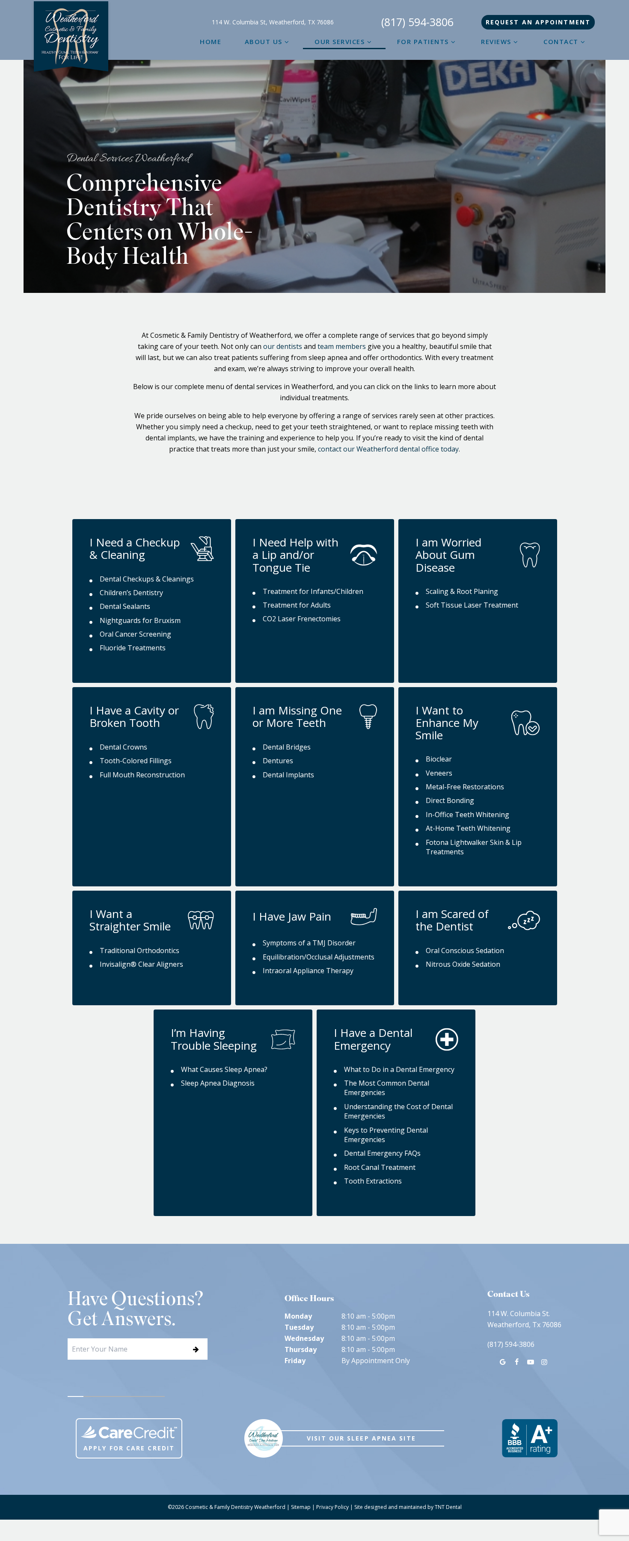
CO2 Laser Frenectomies (302, 618)
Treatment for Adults (297, 605)
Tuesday (299, 1327)
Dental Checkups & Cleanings (147, 579)
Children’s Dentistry (131, 592)
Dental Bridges (287, 747)
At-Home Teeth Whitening (468, 828)
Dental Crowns (123, 747)
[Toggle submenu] (286, 41)
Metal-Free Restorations (465, 786)
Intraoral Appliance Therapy (308, 970)
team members (341, 346)
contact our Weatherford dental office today (388, 449)
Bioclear (439, 759)
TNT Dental (448, 1507)
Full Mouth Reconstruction (142, 774)
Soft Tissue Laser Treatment (472, 605)
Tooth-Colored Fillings (136, 760)
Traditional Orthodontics (139, 950)
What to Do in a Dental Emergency (399, 1069)
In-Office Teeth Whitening (467, 814)
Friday (295, 1360)
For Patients (423, 41)
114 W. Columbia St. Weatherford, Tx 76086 (524, 1319)
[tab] (76, 1396)
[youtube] (530, 1361)
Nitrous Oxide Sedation (463, 964)
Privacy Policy (332, 1507)
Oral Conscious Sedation (465, 950)
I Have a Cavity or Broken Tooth (134, 716)
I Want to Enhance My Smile (446, 722)
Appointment (538, 22)
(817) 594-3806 (417, 22)
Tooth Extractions (373, 1181)
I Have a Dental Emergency (373, 1039)
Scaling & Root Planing (462, 591)
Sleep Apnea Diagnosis (218, 1083)
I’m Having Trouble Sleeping (214, 1039)
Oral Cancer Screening (135, 634)
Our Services (339, 41)
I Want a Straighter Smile (130, 920)
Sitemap (301, 1507)
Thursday (301, 1349)
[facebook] (516, 1361)
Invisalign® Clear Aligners (141, 964)
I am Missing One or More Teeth (297, 716)
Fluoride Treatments (133, 647)
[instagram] (544, 1361)
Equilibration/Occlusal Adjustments (318, 957)
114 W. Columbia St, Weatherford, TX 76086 (273, 22)
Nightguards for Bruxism (140, 620)
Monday (298, 1316)
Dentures (278, 760)
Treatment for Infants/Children (313, 591)
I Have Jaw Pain (291, 916)
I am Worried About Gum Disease (448, 554)
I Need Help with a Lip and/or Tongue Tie (295, 554)
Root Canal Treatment (379, 1167)
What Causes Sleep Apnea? (224, 1069)
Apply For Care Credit (129, 1448)
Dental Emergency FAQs (382, 1153)
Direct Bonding (450, 800)
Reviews (496, 41)
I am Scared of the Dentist (452, 920)
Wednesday (304, 1338)
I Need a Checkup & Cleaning (134, 548)
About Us (263, 41)
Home (210, 41)
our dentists (282, 346)
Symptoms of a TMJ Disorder (309, 943)
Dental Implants (288, 774)
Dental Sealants (125, 606)
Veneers (439, 773)
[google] (502, 1361)
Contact (561, 41)
